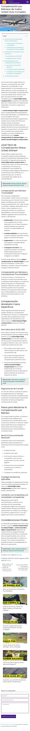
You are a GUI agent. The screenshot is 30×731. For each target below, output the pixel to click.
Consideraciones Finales (12, 76)
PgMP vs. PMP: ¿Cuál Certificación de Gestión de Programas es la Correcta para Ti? (7, 567)
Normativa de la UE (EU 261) (14, 56)
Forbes (8, 560)
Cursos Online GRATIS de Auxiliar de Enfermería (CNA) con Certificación (22, 567)
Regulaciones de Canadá (13, 58)
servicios (19, 555)
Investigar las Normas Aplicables (15, 69)
